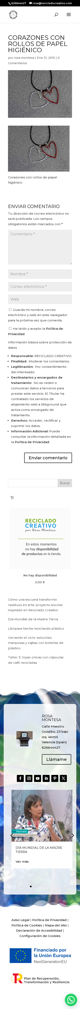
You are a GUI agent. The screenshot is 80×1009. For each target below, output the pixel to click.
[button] (72, 835)
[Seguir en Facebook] (20, 778)
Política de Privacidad (32, 442)
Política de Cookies (26, 925)
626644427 (19, 3)
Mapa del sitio (56, 925)
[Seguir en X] (63, 778)
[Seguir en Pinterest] (54, 778)
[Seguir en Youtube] (37, 778)
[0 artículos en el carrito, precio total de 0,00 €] (12, 497)
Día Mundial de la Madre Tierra (33, 619)
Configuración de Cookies (40, 936)
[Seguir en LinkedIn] (46, 778)
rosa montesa (24, 58)
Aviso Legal (20, 920)
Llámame (56, 759)
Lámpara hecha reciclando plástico (36, 628)
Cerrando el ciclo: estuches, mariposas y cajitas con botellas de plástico (35, 643)
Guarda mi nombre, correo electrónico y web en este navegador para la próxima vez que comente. (37, 315)
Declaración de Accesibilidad (39, 930)
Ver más (22, 861)
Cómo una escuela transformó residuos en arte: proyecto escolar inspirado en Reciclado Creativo (35, 605)
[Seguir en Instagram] (28, 778)
